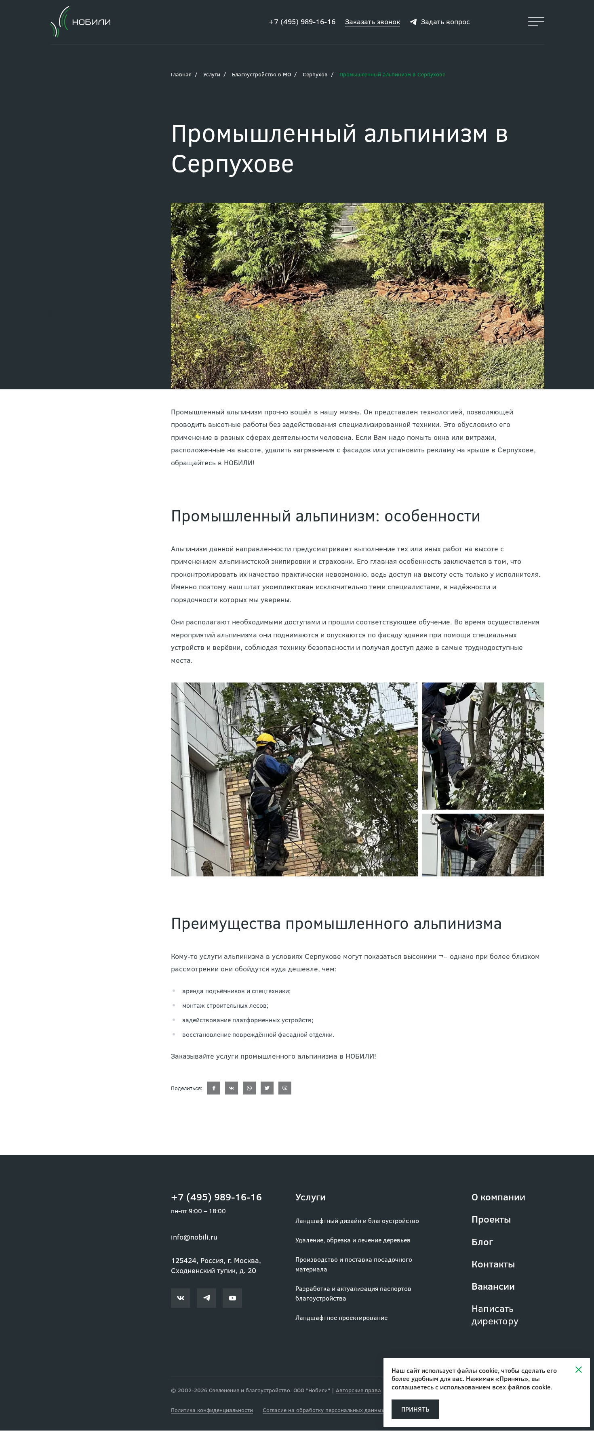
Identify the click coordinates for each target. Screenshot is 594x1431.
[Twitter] (267, 1088)
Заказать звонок (372, 22)
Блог (482, 1241)
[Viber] (284, 1088)
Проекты (491, 1219)
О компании (498, 1197)
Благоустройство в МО (261, 74)
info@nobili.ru (194, 1237)
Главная (181, 74)
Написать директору (495, 1314)
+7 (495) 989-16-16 (302, 22)
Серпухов (315, 74)
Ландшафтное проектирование (341, 1317)
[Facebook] (213, 1088)
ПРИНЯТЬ (415, 1409)
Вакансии (493, 1286)
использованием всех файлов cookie (495, 1387)
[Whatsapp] (249, 1088)
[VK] (231, 1088)
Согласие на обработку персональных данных (323, 1410)
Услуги (211, 74)
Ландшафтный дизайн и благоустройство (357, 1221)
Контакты (493, 1264)
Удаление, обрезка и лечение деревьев (353, 1240)
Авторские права (358, 1390)
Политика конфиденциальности (212, 1410)
